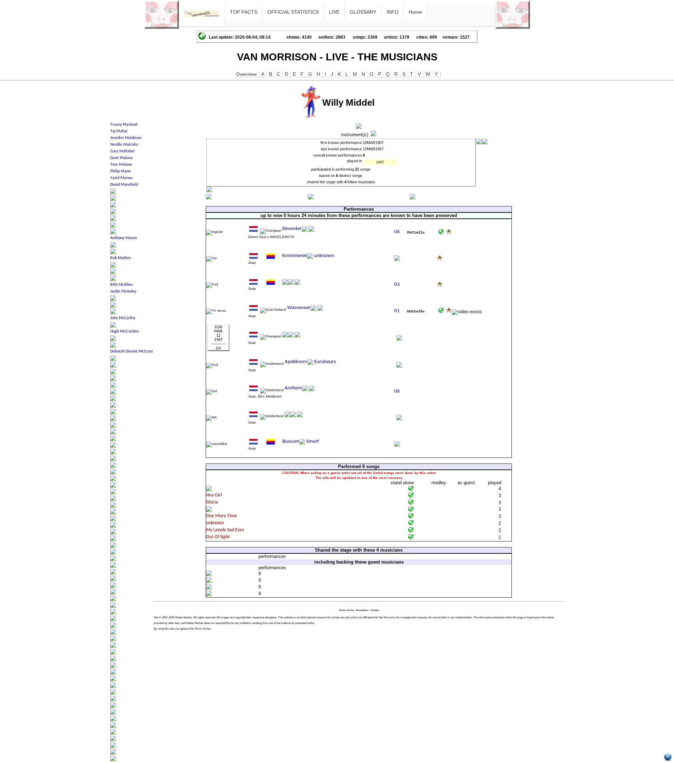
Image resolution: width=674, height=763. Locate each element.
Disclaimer (362, 610)
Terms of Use (346, 610)
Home (415, 12)
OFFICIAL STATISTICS (293, 12)
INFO (392, 12)
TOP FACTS (243, 12)
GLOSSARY (363, 12)
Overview (246, 74)
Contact (374, 610)
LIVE (334, 12)
